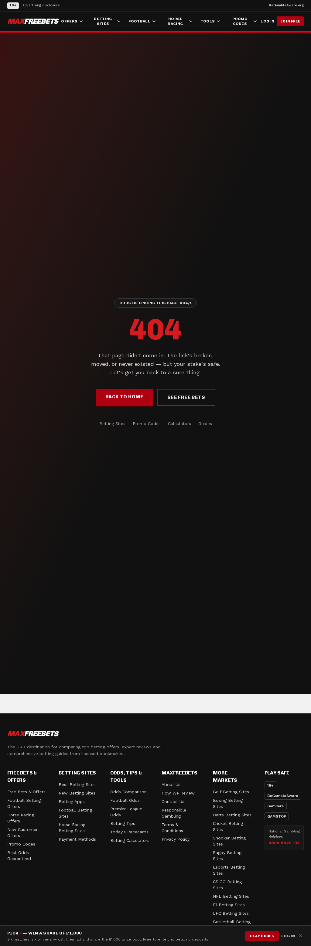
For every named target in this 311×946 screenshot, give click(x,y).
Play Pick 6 (262, 936)
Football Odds (125, 800)
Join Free (290, 21)
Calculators (179, 423)
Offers (69, 21)
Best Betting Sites (77, 784)
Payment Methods (77, 839)
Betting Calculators (129, 840)
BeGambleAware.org (286, 5)
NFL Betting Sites (231, 896)
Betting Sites (103, 21)
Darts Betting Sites (232, 814)
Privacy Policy (176, 839)
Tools (207, 21)
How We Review (178, 793)
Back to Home (124, 397)
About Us (171, 784)
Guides (205, 423)
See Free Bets (186, 397)
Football (139, 21)
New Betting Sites (77, 793)
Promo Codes (240, 21)
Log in (267, 21)
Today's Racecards (129, 831)
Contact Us (173, 801)
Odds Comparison (128, 791)
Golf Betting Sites (231, 791)
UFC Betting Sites (231, 913)
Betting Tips (122, 823)
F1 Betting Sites (229, 904)
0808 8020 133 (283, 842)
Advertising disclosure (41, 5)
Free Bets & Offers (26, 791)
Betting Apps (72, 801)
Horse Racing (175, 21)
